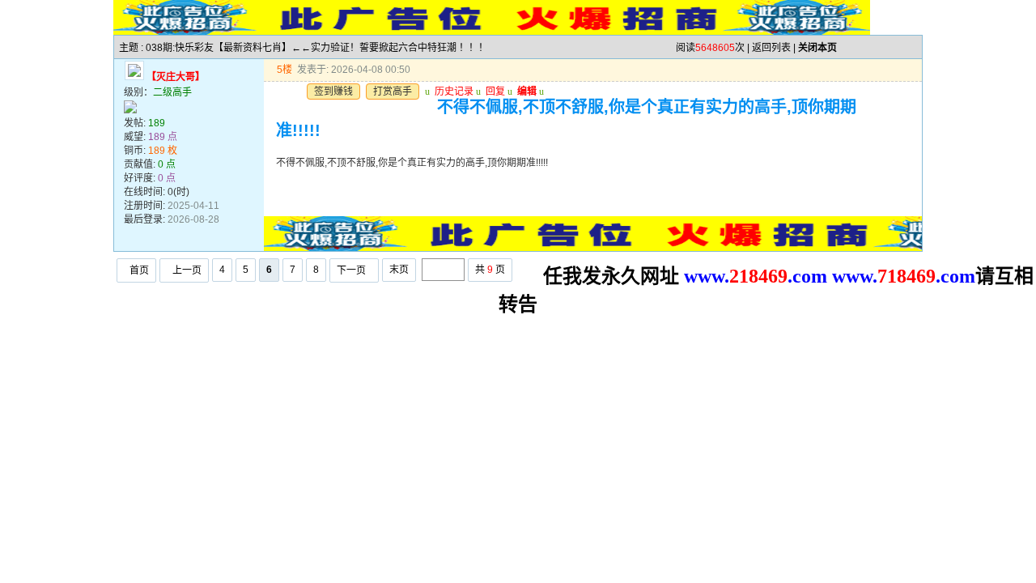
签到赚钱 (333, 91)
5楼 (284, 69)
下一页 (351, 270)
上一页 (187, 270)
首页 (139, 270)
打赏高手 (392, 91)
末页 (399, 269)
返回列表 (771, 47)
